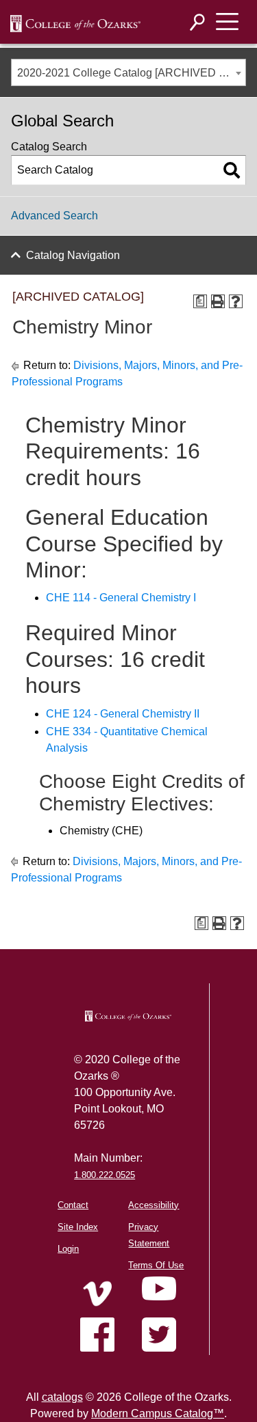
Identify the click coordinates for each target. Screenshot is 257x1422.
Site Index (78, 1227)
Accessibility (153, 1205)
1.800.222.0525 (104, 1175)
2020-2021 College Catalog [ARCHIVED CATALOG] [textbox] (131, 73)
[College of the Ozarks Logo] (128, 1016)
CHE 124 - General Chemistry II (122, 714)
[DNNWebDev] (75, 22)
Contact (73, 1205)
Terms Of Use (156, 1265)
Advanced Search (54, 215)
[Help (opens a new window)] (236, 301)
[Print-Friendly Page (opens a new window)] (218, 301)
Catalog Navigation (73, 255)
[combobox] (128, 72)
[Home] (97, 1293)
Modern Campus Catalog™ (157, 1413)
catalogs (62, 1397)
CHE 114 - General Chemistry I (121, 597)
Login (68, 1249)
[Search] (198, 22)
